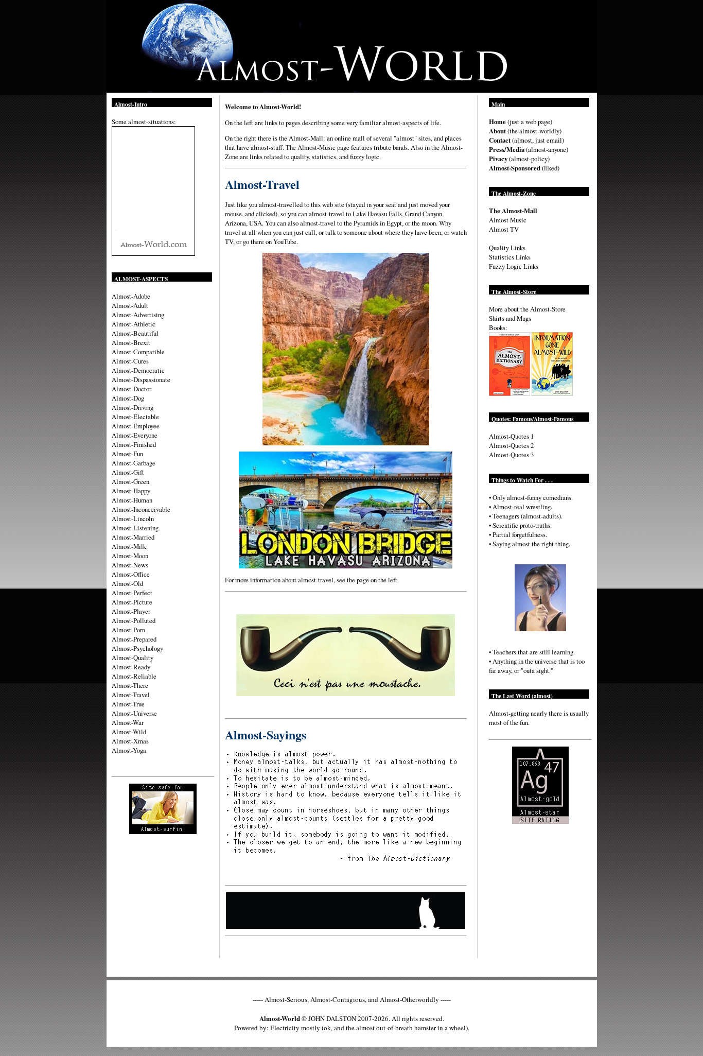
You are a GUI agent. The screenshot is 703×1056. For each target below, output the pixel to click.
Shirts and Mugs (510, 318)
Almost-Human (132, 500)
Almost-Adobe (131, 296)
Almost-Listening (135, 527)
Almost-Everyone (134, 435)
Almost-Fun (127, 453)
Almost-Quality (132, 657)
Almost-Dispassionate (141, 379)
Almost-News (130, 564)
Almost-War (128, 722)
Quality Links (507, 247)
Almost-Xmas (130, 741)
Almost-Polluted (133, 620)
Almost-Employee (136, 425)
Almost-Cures (130, 361)
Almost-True (128, 703)
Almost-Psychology (137, 648)
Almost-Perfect (132, 592)
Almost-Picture (132, 602)
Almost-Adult (130, 305)
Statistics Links (510, 257)
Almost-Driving (132, 407)
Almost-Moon (130, 555)
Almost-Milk (129, 546)
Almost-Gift (128, 472)
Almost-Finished (134, 444)
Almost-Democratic (138, 370)
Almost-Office (131, 574)
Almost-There (130, 685)
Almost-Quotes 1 (511, 436)
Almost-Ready (131, 666)
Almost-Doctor (131, 388)
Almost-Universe (134, 713)
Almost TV (504, 229)
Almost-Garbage (133, 463)
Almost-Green (130, 481)
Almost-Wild (129, 731)
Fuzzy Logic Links (513, 266)
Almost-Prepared (134, 639)
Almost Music (507, 219)
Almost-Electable (135, 416)
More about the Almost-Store (527, 309)
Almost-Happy (131, 490)
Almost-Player (131, 611)
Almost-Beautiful (135, 333)
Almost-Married (133, 537)
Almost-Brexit (131, 342)
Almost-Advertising (138, 314)
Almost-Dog (128, 398)
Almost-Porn (128, 629)
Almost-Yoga (129, 750)
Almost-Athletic (133, 323)
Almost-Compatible (138, 351)
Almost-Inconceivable (141, 509)
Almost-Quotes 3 (511, 454)
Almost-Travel (131, 694)
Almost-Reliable (134, 676)
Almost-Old (127, 583)
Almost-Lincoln (133, 518)
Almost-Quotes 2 (511, 445)
